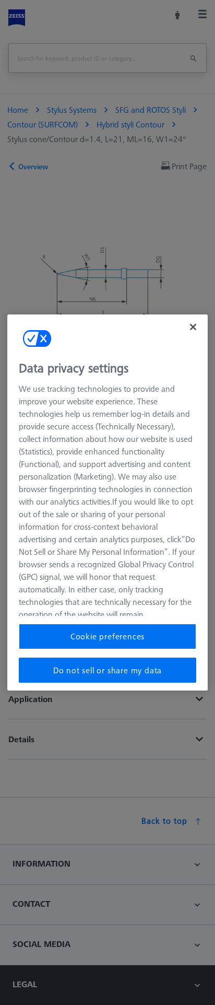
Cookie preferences (107, 636)
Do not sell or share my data (107, 670)
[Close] (193, 326)
